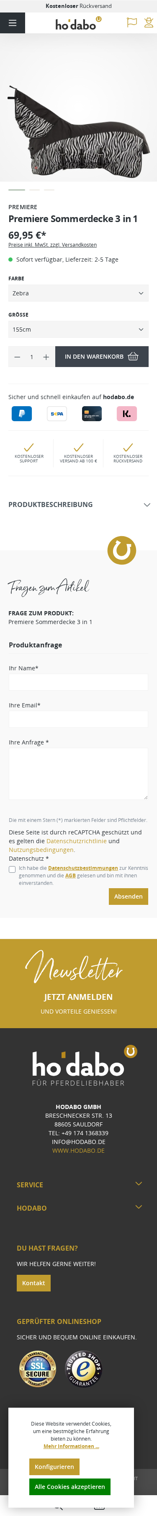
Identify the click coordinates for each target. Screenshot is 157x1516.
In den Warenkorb (94, 356)
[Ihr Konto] (148, 23)
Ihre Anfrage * (29, 742)
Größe (18, 314)
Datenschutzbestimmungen (83, 868)
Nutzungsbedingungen (41, 850)
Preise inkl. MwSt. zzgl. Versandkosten (52, 244)
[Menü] (12, 22)
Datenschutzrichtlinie (76, 841)
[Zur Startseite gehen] (79, 23)
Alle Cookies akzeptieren (70, 1487)
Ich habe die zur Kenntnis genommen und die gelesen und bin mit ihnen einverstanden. (83, 875)
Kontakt (33, 1283)
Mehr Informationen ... (71, 1446)
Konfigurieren (54, 1467)
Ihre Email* (25, 705)
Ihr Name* (24, 668)
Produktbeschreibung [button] (50, 505)
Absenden (128, 896)
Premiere (23, 207)
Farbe (16, 278)
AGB (70, 875)
